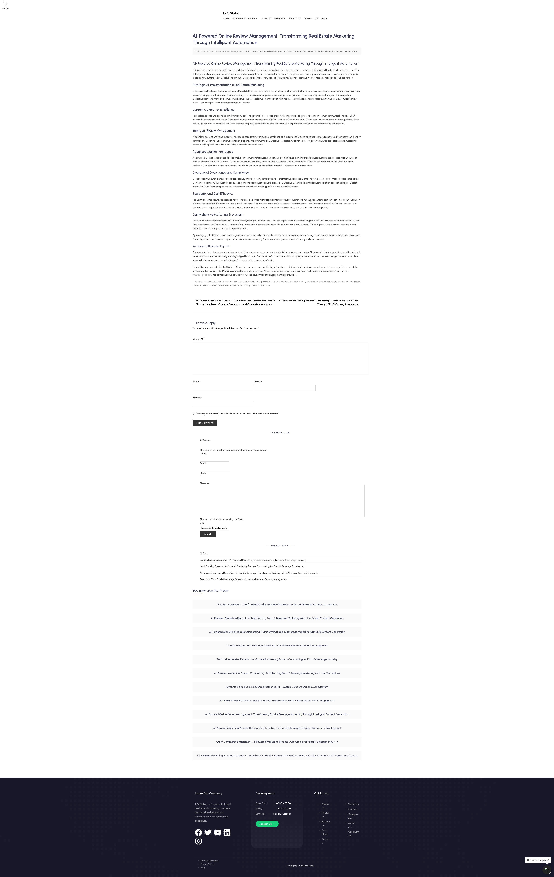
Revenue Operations (232, 285)
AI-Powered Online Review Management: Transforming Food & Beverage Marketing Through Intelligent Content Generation (277, 714)
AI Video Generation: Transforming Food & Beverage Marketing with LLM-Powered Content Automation (277, 604)
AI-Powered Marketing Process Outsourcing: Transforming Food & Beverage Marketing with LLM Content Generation (277, 631)
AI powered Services (245, 18)
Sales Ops (247, 285)
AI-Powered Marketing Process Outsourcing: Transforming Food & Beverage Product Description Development (277, 728)
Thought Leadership (273, 18)
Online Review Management (348, 281)
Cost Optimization (263, 281)
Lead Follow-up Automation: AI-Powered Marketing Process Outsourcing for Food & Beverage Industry (253, 560)
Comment (199, 338)
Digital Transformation (283, 281)
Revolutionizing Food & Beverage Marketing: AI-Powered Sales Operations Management (277, 686)
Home (226, 18)
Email (258, 381)
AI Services (200, 281)
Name (197, 381)
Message (204, 482)
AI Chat (203, 553)
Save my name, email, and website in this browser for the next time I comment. (238, 413)
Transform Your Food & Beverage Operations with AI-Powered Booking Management (243, 579)
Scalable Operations (261, 285)
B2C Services (235, 281)
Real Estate (217, 285)
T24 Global (231, 13)
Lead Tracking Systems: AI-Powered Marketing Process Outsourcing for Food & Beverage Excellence (251, 566)
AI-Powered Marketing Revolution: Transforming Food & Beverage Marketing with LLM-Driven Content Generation (277, 618)
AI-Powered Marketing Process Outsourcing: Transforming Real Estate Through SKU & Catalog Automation (319, 302)
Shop (325, 18)
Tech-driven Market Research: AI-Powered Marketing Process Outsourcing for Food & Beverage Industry (277, 659)
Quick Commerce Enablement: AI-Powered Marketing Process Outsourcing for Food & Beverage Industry (277, 741)
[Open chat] (546, 869)
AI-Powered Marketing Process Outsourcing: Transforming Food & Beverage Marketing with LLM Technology (277, 673)
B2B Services (223, 281)
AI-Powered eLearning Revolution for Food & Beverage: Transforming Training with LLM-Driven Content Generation (259, 573)
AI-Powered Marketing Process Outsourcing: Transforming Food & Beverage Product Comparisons (277, 700)
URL (202, 522)
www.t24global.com (202, 274)
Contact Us (311, 18)
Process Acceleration (202, 285)
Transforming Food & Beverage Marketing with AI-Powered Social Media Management (277, 645)
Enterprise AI (299, 281)
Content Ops (248, 281)
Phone (203, 473)
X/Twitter (205, 440)
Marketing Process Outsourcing (320, 281)
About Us (295, 18)
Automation (211, 281)
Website (197, 397)
